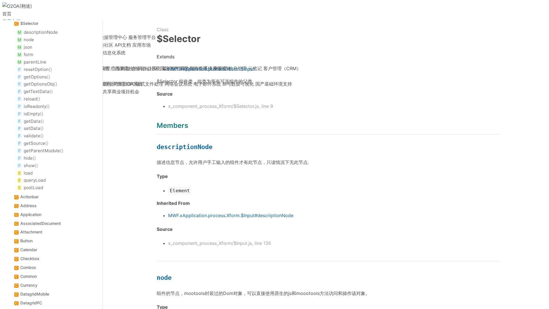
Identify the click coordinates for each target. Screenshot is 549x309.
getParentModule (42, 150)
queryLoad (35, 180)
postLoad (33, 187)
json (28, 47)
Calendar (28, 249)
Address (28, 205)
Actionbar (29, 196)
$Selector (29, 23)
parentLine (35, 62)
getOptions (35, 77)
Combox (28, 267)
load (28, 173)
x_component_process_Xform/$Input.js (210, 243)
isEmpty (32, 113)
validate (32, 135)
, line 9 (266, 106)
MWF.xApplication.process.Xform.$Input (211, 69)
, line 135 (261, 243)
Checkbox (29, 258)
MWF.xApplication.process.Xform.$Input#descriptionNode (230, 215)
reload (30, 99)
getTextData (36, 91)
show (29, 165)
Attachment (31, 231)
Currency (28, 285)
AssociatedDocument (40, 223)
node (29, 39)
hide (28, 158)
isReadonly (35, 106)
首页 (6, 14)
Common (28, 276)
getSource (34, 143)
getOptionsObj (39, 84)
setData (32, 128)
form (28, 54)
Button (26, 240)
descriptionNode (41, 32)
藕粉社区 (104, 45)
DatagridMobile (34, 294)
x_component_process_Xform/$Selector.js (213, 106)
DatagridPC (31, 302)
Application (30, 214)
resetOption (36, 69)
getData (32, 121)
